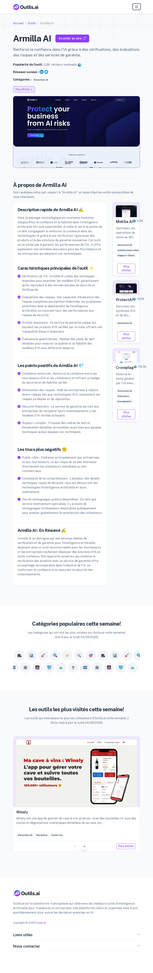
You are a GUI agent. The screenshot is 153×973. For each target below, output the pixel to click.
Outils (32, 23)
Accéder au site (70, 38)
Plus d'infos (126, 268)
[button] (84, 846)
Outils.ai (41, 922)
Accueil (18, 23)
